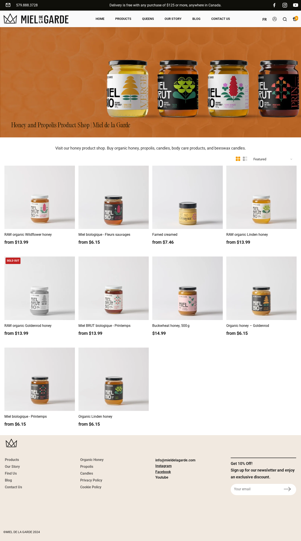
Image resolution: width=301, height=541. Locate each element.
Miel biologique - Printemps (25, 416)
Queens (148, 19)
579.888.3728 (27, 5)
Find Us (11, 473)
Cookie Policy (90, 487)
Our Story (173, 19)
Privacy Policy (91, 480)
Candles (86, 473)
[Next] (67, 196)
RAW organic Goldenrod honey (28, 326)
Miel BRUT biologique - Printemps (104, 326)
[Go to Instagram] (285, 5)
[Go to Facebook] (274, 5)
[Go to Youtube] (295, 5)
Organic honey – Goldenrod (247, 326)
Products (123, 19)
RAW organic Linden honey (247, 234)
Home (100, 19)
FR (264, 19)
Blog (196, 19)
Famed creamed (164, 234)
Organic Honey (92, 460)
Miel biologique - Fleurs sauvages (104, 234)
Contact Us (220, 19)
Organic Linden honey (95, 416)
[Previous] (12, 196)
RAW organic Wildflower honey (28, 234)
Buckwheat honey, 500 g (171, 326)
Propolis (86, 466)
